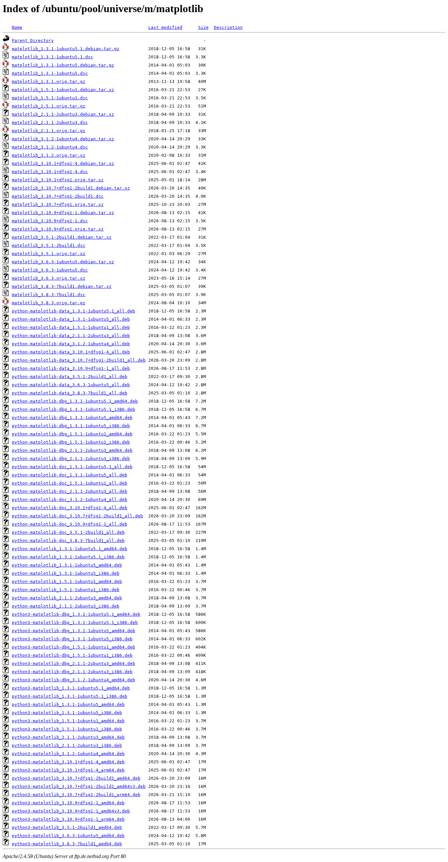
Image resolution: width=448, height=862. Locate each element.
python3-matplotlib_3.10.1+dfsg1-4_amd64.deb (68, 761)
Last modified (165, 27)
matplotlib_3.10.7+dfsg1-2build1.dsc (58, 196)
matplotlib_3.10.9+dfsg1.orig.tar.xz (58, 229)
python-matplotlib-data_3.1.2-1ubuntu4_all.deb (71, 343)
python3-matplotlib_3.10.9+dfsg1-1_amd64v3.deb (71, 811)
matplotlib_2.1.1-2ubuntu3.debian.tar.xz (63, 114)
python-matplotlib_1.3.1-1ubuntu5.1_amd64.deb (69, 548)
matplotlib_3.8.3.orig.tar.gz (48, 302)
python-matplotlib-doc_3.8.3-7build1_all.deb (68, 540)
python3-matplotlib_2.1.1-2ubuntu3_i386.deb (67, 745)
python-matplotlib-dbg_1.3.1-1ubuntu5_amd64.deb (72, 417)
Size (203, 27)
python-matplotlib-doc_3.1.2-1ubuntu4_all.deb (69, 499)
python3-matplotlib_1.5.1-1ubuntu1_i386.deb (67, 729)
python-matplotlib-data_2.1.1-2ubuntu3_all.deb (71, 335)
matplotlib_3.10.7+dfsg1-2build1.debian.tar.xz (71, 188)
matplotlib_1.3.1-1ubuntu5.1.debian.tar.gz (65, 48)
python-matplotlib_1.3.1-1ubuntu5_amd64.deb (67, 565)
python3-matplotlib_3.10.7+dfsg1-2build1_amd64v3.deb (79, 786)
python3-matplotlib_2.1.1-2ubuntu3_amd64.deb (68, 737)
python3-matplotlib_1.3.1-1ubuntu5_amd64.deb (68, 704)
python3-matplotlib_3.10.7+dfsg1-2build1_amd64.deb (76, 778)
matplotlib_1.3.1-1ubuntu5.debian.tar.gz (63, 65)
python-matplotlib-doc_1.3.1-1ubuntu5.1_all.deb (72, 466)
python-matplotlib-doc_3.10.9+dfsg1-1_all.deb (69, 524)
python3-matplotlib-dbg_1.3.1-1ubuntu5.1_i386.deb (75, 622)
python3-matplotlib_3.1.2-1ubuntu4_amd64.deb (68, 753)
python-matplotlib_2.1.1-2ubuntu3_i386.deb (65, 606)
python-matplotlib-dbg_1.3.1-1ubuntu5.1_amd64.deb (75, 401)
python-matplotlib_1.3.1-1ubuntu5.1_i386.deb (68, 556)
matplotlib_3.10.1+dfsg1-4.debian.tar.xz (63, 163)
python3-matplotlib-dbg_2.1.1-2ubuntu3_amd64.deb (73, 663)
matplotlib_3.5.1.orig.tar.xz (48, 253)
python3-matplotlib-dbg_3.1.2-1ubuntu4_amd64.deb (73, 679)
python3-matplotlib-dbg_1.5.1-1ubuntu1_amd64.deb (73, 647)
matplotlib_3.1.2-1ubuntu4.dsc (50, 147)
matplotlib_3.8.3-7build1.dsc (48, 294)
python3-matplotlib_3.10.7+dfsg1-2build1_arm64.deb (76, 794)
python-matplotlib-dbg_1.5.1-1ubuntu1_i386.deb (71, 442)
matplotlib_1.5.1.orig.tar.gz (48, 106)
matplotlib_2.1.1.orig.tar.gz (48, 130)
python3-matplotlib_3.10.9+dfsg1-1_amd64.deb (68, 802)
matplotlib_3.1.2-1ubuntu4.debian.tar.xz (63, 138)
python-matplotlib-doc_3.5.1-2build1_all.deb (68, 532)
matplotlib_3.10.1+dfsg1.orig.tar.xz (58, 179)
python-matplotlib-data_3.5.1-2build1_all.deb (69, 376)
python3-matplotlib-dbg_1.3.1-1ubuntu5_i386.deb (72, 638)
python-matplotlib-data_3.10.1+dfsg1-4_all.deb (71, 352)
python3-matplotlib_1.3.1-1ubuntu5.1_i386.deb (69, 696)
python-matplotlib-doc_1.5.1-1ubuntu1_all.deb (69, 483)
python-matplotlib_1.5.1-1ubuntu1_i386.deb (65, 589)
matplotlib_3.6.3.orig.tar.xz (48, 278)
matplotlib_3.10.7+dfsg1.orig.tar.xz (58, 204)
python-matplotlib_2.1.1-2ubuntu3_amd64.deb (67, 597)
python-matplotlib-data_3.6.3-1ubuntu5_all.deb (71, 384)
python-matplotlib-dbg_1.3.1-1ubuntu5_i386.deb (71, 425)
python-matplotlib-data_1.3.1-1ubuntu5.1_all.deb (73, 311)
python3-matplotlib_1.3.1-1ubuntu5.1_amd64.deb (71, 688)
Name (17, 27)
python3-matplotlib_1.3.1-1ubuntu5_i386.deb (67, 712)
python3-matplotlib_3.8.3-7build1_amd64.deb (67, 843)
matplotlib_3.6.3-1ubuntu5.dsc (50, 270)
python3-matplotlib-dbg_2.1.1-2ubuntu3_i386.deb (72, 671)
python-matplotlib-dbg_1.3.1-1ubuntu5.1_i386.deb (73, 409)
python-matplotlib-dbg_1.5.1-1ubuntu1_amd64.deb (72, 433)
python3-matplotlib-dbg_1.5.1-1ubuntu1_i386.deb (72, 655)
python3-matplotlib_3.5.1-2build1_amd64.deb (67, 827)
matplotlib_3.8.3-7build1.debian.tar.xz (62, 286)
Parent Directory (33, 40)
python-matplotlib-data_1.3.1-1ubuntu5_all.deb (71, 319)
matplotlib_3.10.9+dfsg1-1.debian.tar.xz (63, 212)
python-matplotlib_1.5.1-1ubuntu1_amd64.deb (67, 581)
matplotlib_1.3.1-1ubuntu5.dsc (50, 73)
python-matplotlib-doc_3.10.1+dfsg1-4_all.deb (69, 507)
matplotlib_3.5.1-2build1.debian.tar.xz (62, 237)
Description (228, 27)
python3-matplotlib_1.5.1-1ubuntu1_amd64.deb (68, 720)
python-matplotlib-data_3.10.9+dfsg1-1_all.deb (71, 368)
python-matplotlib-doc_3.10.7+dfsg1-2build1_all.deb (77, 515)
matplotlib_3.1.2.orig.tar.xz (48, 155)
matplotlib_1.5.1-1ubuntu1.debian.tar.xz (63, 89)
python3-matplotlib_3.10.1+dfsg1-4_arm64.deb (68, 770)
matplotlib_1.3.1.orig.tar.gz (48, 81)
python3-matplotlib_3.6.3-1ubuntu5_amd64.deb (68, 835)
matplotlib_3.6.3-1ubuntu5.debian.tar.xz (63, 261)
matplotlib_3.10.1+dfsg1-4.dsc (50, 171)
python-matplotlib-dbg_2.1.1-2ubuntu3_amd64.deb (72, 450)
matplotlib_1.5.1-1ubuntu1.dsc (50, 97)
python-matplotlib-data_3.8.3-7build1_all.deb (69, 393)
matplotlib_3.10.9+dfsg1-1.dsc (50, 220)
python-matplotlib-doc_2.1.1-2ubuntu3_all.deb (69, 491)
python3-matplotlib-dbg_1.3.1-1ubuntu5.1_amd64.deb (76, 614)
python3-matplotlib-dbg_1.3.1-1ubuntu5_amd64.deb (73, 630)
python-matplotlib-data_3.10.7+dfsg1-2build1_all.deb (79, 360)
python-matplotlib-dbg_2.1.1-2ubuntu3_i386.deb (71, 458)
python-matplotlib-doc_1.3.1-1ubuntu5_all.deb (69, 474)
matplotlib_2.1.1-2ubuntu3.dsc (50, 122)
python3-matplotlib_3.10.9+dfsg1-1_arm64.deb (68, 819)
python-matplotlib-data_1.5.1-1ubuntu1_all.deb (71, 327)
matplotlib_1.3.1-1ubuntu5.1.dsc (52, 56)
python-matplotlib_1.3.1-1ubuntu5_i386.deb (65, 573)
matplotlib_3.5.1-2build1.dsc (48, 245)
